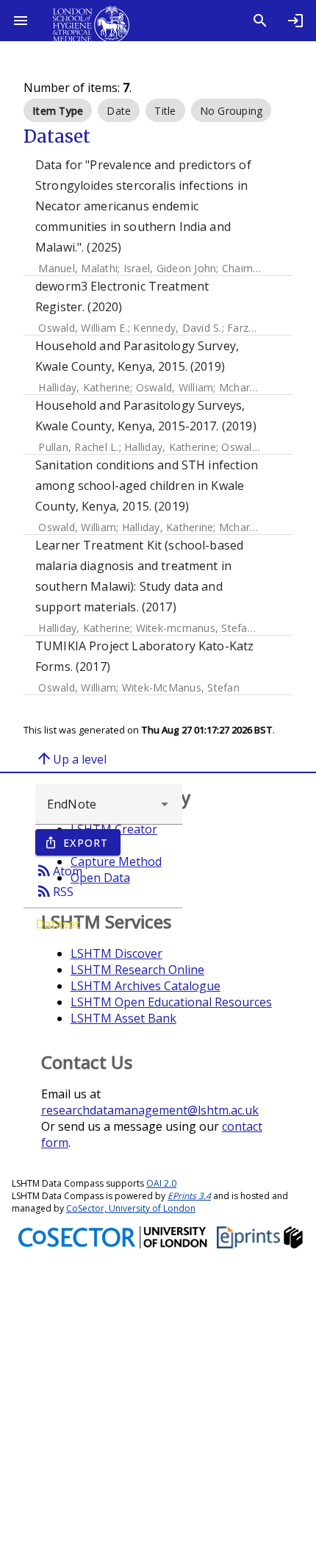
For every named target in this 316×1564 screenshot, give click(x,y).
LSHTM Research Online (137, 969)
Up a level (71, 758)
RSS (54, 891)
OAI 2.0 (161, 1183)
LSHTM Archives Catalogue (145, 986)
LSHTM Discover (116, 953)
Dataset (57, 924)
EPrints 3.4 (189, 1196)
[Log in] (295, 20)
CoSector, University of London (130, 1208)
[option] (58, 110)
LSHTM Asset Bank (123, 1018)
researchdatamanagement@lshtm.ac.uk (150, 1110)
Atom (58, 870)
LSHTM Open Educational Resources (171, 1002)
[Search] (260, 20)
